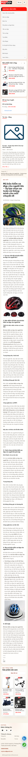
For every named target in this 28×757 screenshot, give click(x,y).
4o (4, 661)
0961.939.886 (12, 106)
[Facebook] (2, 730)
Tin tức (16, 739)
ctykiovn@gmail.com (7, 751)
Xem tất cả (14, 673)
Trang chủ (3, 171)
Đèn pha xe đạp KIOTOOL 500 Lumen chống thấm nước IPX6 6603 (19, 711)
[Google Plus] (6, 730)
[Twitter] (10, 730)
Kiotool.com (8, 110)
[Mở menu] (24, 2)
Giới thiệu (16, 736)
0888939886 (4, 748)
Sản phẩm (3, 739)
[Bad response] (4, 657)
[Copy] (4, 655)
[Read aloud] (3, 655)
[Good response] (3, 657)
